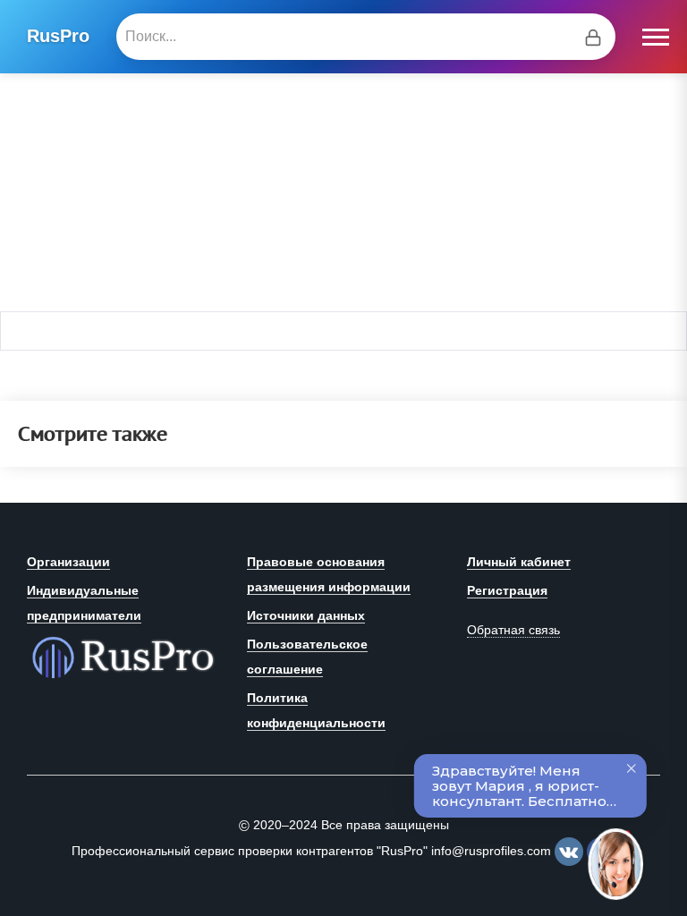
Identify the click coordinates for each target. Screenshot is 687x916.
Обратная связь (513, 630)
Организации (68, 562)
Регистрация (507, 590)
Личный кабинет (519, 562)
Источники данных (306, 615)
